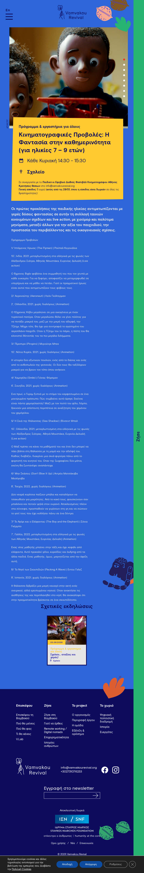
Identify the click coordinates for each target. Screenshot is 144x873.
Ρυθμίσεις (116, 864)
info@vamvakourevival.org (79, 767)
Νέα (72, 843)
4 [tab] (124, 75)
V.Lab (19, 739)
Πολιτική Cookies (21, 869)
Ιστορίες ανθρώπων (51, 744)
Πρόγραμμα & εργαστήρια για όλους (49, 127)
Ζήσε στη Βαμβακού (50, 717)
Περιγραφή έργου (83, 720)
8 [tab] (124, 96)
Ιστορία (105, 727)
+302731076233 (71, 771)
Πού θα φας (24, 728)
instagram (116, 769)
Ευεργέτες (106, 732)
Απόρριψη (91, 864)
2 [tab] (124, 65)
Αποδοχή (67, 864)
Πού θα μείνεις (25, 723)
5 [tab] (124, 80)
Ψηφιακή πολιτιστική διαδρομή (107, 718)
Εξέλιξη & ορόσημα (78, 732)
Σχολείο (35, 172)
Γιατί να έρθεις (53, 723)
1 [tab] (124, 59)
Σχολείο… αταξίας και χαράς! (63, 656)
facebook (104, 769)
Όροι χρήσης (58, 843)
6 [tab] (124, 86)
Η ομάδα (77, 725)
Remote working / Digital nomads (55, 730)
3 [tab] (124, 70)
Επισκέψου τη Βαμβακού (24, 717)
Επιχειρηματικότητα (56, 737)
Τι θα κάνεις (23, 734)
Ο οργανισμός (81, 715)
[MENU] (9, 16)
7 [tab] (124, 91)
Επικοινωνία (86, 843)
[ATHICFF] (67, 77)
